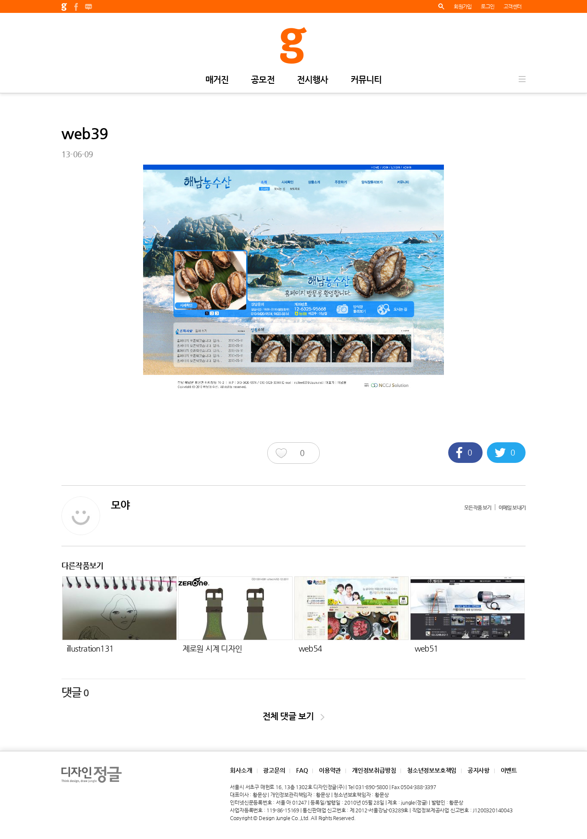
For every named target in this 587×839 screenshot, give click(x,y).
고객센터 (512, 6)
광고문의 (274, 770)
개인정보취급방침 (374, 770)
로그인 (487, 6)
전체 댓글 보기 (292, 716)
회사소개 (241, 770)
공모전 (263, 80)
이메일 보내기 (512, 508)
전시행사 (312, 80)
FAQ (302, 770)
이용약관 (330, 770)
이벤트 (509, 770)
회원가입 (462, 6)
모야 (120, 505)
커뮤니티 (366, 80)
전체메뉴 (522, 79)
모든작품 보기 (477, 508)
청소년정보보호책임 (431, 770)
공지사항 (478, 770)
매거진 (217, 80)
